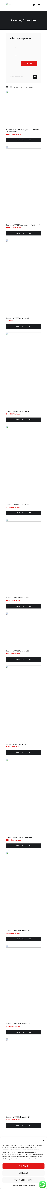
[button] (43, 1140)
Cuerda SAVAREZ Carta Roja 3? (17, 598)
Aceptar (23, 1166)
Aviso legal (31, 1185)
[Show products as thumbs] (7, 87)
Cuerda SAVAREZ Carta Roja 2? (17, 651)
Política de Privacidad (20, 1185)
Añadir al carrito (23, 140)
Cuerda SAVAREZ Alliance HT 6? (18, 930)
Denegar (23, 1173)
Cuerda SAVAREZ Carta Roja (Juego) (19, 837)
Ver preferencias (23, 1180)
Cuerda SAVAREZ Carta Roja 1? (17, 744)
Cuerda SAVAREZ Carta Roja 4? (17, 504)
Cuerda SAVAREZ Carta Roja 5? (17, 411)
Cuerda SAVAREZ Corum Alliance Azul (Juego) (23, 225)
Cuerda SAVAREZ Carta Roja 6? (17, 318)
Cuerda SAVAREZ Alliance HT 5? (18, 1023)
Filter (29, 64)
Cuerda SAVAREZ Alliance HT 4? (18, 1117)
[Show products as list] (11, 87)
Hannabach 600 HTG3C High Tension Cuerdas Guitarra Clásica (22, 130)
